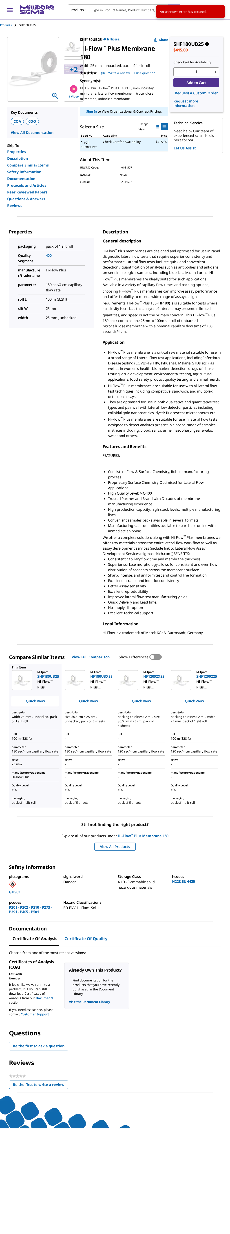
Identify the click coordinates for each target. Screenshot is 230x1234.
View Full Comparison (91, 657)
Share (163, 40)
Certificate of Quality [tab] (85, 938)
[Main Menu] (10, 10)
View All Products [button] (115, 846)
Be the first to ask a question (38, 1045)
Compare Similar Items (28, 165)
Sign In (91, 111)
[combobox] (124, 9)
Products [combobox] (77, 10)
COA (17, 121)
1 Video (74, 96)
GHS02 (14, 892)
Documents (44, 998)
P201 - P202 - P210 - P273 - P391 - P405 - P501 (30, 909)
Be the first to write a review (40, 1085)
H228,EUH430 (183, 881)
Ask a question (144, 73)
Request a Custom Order (196, 93)
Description (17, 158)
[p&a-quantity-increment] (215, 71)
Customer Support (35, 1014)
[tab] (9, 25)
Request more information (185, 103)
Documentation (21, 178)
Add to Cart (196, 82)
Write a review (119, 73)
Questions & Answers (26, 198)
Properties (16, 151)
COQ (32, 121)
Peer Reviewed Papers (27, 192)
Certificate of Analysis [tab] (35, 938)
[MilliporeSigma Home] (37, 9)
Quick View (35, 701)
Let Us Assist (185, 148)
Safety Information (24, 171)
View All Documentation (32, 132)
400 (49, 255)
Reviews (14, 205)
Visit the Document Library (89, 1002)
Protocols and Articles (26, 185)
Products (6, 25)
